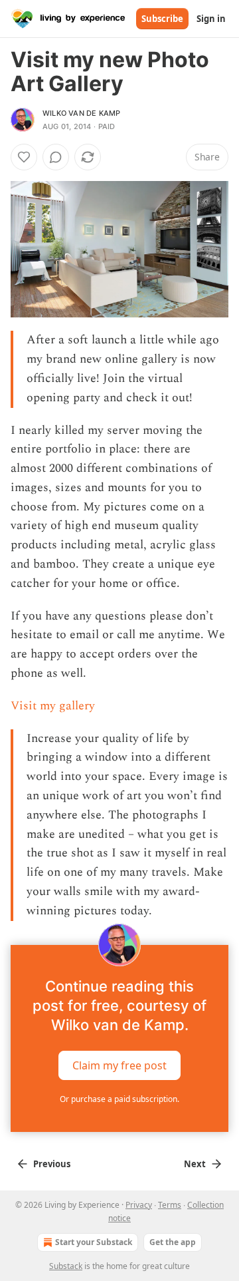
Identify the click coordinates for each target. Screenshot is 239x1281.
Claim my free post (119, 1065)
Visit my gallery (53, 706)
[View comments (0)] (55, 157)
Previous (51, 1164)
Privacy (138, 1204)
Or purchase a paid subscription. (119, 1099)
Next (195, 1164)
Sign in (211, 19)
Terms (169, 1204)
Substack (65, 1266)
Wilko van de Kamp (81, 113)
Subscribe (162, 19)
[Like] (24, 157)
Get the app (172, 1242)
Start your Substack (93, 1242)
